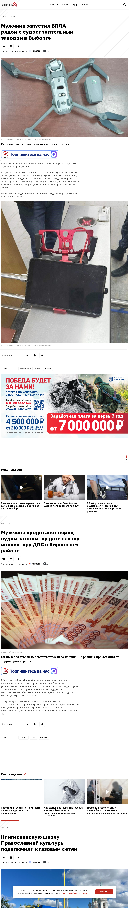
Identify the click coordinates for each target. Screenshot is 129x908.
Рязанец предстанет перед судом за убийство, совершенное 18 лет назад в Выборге (20, 506)
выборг (38, 369)
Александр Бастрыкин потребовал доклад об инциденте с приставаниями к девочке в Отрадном (64, 811)
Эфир (74, 4)
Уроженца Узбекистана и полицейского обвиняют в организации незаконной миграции (107, 810)
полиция (48, 369)
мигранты (43, 737)
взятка (33, 737)
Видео (65, 4)
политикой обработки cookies (74, 893)
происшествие (25, 369)
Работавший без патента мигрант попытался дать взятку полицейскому (20, 810)
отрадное (23, 737)
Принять (104, 892)
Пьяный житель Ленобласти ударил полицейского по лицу (61, 504)
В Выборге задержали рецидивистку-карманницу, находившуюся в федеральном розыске (104, 507)
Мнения (85, 4)
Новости (54, 4)
